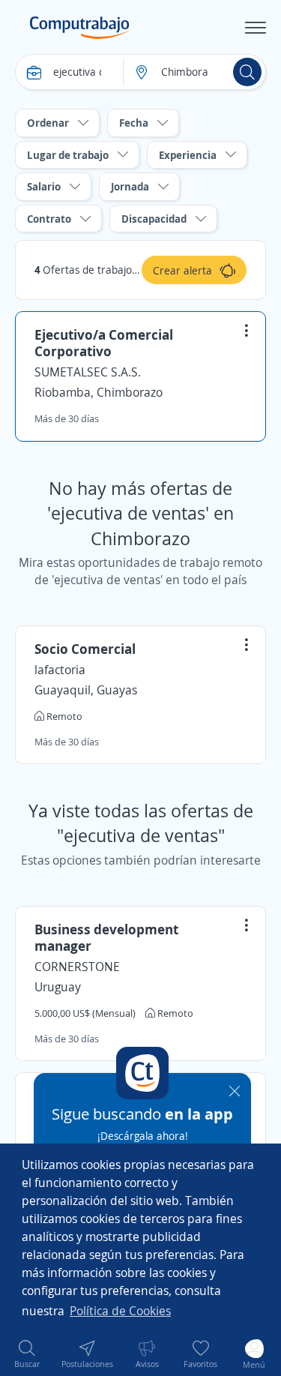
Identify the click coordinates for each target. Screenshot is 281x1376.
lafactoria (59, 669)
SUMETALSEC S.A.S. (87, 372)
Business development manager (106, 937)
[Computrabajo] (80, 27)
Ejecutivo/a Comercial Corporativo (103, 342)
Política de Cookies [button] (120, 1311)
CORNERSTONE (77, 966)
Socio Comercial (85, 649)
